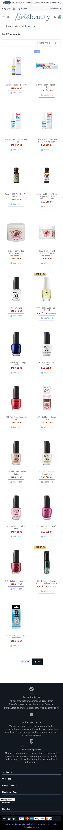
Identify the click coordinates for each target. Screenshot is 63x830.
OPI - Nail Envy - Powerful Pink (47, 527)
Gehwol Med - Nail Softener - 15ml (16, 140)
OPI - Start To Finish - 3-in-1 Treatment (16, 637)
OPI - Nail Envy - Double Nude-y (16, 473)
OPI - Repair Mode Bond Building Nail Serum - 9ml (46, 582)
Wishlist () (56, 8)
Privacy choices (7, 800)
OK (38, 662)
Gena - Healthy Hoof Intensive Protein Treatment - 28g (47, 253)
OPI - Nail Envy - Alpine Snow (47, 364)
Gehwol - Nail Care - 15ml (16, 85)
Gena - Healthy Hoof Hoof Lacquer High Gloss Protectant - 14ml (46, 196)
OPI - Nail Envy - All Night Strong (16, 364)
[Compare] (16, 82)
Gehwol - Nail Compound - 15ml (46, 86)
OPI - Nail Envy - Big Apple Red (16, 418)
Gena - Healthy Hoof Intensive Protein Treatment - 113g (16, 253)
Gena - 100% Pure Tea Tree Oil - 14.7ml (16, 195)
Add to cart (17, 93)
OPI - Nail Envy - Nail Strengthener (47, 473)
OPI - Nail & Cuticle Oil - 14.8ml (46, 309)
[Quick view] (20, 82)
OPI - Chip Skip (16, 308)
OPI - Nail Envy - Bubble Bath (46, 418)
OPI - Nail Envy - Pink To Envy (16, 527)
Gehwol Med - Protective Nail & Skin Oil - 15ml (47, 140)
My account (22, 8)
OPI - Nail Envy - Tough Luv (16, 581)
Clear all (26, 662)
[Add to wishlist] (13, 82)
